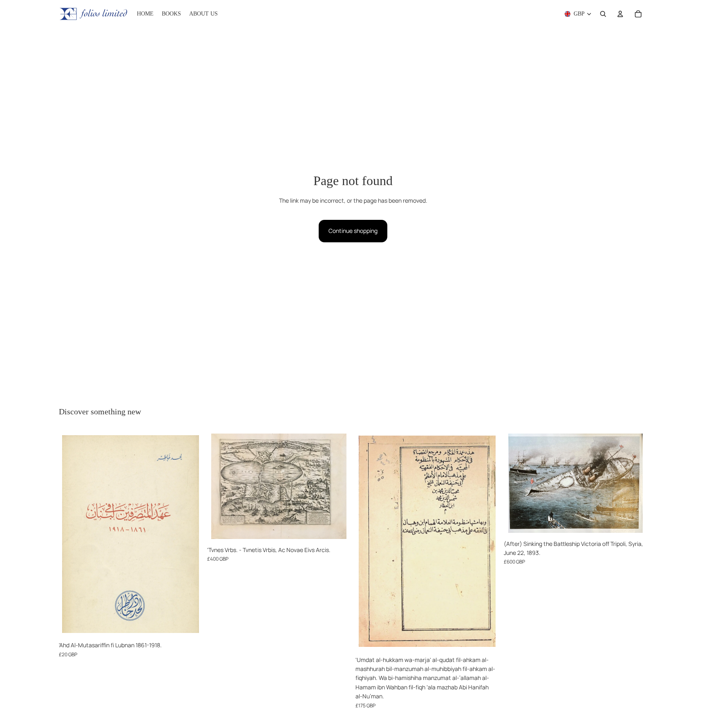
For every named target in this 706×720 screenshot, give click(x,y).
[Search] (603, 14)
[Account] (620, 14)
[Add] (189, 624)
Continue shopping (353, 231)
